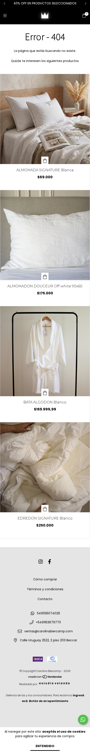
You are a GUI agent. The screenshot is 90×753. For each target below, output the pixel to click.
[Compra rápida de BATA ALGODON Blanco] (45, 392)
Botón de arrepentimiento (48, 701)
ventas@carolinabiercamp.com (48, 631)
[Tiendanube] (45, 678)
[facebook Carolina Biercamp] (49, 561)
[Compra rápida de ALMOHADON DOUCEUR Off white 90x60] (45, 276)
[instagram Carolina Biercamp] (40, 561)
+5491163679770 (48, 622)
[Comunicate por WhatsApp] (83, 720)
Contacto (45, 599)
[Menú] (7, 15)
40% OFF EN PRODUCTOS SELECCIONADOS (45, 3)
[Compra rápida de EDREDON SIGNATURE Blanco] (45, 508)
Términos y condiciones (45, 589)
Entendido (45, 746)
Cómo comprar (45, 579)
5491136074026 (48, 613)
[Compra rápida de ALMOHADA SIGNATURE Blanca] (45, 160)
